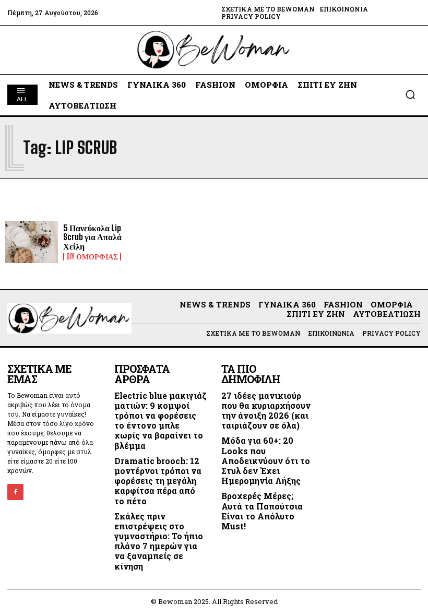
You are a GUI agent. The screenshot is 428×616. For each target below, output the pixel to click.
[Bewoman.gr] (214, 50)
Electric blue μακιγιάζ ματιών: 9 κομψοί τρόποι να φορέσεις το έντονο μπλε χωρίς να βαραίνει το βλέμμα (160, 420)
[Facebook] (15, 492)
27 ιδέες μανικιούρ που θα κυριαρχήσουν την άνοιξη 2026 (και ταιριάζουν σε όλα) (266, 410)
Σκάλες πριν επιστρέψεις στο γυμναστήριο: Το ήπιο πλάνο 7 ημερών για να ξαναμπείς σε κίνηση (158, 541)
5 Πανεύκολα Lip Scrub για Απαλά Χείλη (92, 237)
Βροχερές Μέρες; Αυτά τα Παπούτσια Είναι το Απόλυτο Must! (262, 510)
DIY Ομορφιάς (92, 256)
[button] (410, 94)
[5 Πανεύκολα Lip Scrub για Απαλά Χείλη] (31, 242)
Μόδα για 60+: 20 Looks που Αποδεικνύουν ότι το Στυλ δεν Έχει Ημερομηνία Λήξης (265, 460)
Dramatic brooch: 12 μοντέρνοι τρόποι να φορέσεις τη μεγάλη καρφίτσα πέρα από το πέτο (157, 480)
